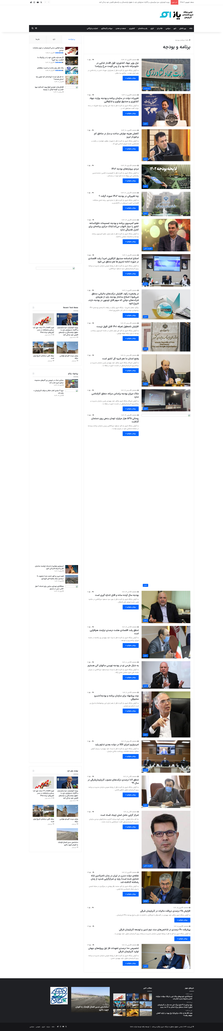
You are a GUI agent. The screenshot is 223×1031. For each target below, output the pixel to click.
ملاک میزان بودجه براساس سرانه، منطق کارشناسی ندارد (115, 395)
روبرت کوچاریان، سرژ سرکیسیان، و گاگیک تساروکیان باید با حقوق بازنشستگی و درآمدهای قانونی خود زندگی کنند (67, 331)
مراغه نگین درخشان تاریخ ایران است (43, 357)
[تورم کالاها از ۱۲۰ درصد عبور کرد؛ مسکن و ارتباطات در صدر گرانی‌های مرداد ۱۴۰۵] (43, 319)
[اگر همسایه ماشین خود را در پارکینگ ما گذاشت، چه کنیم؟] (71, 60)
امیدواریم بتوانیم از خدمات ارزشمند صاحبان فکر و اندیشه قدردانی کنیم (49, 567)
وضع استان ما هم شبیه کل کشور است (120, 358)
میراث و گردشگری (106, 28)
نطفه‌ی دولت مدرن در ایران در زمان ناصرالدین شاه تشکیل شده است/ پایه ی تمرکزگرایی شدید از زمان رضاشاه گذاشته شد (115, 879)
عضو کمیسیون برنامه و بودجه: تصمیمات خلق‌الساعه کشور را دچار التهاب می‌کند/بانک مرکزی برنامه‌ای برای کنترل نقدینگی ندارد (114, 227)
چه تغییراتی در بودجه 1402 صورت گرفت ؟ (119, 196)
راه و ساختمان (142, 28)
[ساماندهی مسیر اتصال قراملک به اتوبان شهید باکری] (67, 834)
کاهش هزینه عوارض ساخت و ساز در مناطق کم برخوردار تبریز (116, 135)
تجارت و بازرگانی (92, 28)
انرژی (152, 28)
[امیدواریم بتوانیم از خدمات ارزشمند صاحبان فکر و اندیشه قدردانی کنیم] (71, 569)
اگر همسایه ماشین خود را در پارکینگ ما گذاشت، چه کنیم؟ (50, 58)
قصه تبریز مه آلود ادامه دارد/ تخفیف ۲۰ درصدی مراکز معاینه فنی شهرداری (50, 577)
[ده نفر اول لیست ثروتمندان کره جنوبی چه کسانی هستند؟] (71, 80)
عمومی (38, 1027)
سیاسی (168, 28)
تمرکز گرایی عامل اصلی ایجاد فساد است (119, 815)
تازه (54, 39)
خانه (190, 28)
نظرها (38, 39)
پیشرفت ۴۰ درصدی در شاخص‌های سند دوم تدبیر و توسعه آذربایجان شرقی (154, 929)
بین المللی (182, 28)
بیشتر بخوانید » (131, 78)
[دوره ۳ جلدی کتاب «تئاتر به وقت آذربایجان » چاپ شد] (71, 476)
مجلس (32, 1027)
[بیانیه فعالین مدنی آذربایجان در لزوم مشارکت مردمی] (71, 51)
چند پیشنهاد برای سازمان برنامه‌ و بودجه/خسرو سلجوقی (116, 697)
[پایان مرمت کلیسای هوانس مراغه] (67, 348)
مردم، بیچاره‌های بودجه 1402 (125, 169)
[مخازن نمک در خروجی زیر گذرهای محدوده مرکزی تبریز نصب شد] (71, 383)
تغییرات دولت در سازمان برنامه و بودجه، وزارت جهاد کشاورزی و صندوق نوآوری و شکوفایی (114, 100)
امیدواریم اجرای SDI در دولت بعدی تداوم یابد (117, 744)
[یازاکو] (176, 15)
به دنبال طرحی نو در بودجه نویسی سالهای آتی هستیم (113, 665)
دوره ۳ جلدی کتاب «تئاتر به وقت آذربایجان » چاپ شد (49, 391)
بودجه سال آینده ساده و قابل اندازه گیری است (117, 595)
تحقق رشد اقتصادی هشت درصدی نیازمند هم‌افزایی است (114, 632)
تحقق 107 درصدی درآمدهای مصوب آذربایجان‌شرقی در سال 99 (113, 781)
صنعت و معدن (121, 28)
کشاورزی (132, 28)
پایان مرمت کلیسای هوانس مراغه (69, 357)
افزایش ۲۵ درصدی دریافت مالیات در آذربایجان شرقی (165, 911)
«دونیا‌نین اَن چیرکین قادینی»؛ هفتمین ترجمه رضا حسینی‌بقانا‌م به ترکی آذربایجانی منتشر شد (91, 1006)
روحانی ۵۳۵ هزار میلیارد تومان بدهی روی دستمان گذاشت (115, 420)
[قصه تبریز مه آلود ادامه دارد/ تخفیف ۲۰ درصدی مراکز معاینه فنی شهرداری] (71, 579)
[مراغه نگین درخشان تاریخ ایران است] (43, 348)
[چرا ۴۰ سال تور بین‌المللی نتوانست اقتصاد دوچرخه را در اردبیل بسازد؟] (119, 1004)
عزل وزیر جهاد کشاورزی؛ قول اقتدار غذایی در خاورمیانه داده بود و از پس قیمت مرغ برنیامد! (117, 64)
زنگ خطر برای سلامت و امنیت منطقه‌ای (50, 68)
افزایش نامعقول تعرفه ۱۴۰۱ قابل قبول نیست (118, 326)
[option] (90, 999)
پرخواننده (71, 39)
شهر (175, 28)
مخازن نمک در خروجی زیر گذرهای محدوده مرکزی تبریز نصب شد (49, 381)
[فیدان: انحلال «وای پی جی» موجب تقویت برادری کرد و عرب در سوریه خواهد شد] (146, 996)
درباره (48, 1027)
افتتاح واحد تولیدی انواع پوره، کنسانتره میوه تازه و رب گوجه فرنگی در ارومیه (49, 88)
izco (131, 1027)
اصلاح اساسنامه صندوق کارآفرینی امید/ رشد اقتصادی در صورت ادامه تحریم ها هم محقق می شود (113, 260)
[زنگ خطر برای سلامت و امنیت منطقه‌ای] (71, 70)
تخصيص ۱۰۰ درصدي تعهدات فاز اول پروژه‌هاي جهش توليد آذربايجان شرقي (113, 950)
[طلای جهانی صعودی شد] (132, 1013)
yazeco (134, 60)
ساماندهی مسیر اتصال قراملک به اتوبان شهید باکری (68, 843)
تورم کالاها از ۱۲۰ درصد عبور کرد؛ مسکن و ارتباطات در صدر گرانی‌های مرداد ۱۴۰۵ (144, 2)
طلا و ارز (159, 28)
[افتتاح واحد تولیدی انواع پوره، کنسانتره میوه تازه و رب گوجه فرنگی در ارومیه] (71, 173)
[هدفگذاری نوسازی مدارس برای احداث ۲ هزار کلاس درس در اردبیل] (71, 672)
